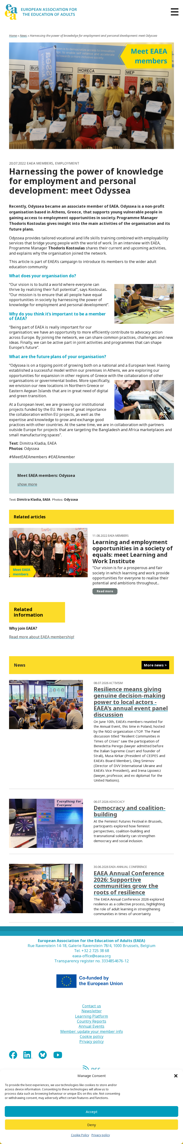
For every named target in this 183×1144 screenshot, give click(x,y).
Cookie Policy (80, 1135)
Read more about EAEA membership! (41, 636)
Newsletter (91, 1011)
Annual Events (91, 1026)
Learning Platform (91, 1016)
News (23, 35)
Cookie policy (91, 1036)
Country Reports (91, 1021)
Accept (91, 1111)
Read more (105, 591)
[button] (175, 1075)
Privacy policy (101, 1135)
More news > (155, 665)
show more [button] (27, 484)
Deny (91, 1124)
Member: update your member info (91, 1031)
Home (13, 35)
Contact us (91, 1006)
